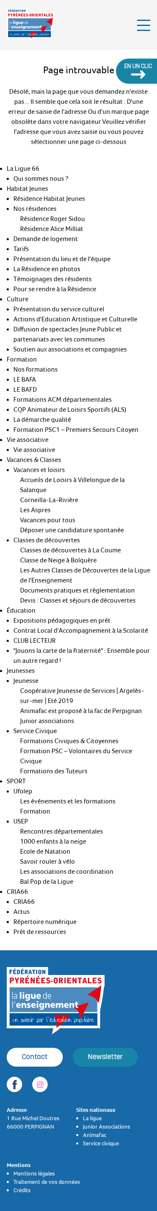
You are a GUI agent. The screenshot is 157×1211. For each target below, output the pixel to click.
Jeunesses (21, 671)
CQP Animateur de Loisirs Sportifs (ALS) (69, 409)
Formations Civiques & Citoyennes (69, 741)
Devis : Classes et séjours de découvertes (78, 600)
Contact (35, 1057)
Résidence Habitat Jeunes (49, 199)
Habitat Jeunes (27, 188)
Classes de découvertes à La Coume (70, 550)
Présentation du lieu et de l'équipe (62, 259)
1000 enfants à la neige (53, 841)
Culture (17, 299)
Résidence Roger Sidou (52, 219)
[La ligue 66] (30, 24)
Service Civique (35, 731)
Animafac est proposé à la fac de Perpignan (81, 711)
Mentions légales (34, 1173)
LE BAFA (24, 379)
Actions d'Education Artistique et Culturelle (75, 319)
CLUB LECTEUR (34, 640)
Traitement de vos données (46, 1181)
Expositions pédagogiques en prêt (62, 620)
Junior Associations (106, 1126)
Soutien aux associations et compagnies (70, 349)
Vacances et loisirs (39, 470)
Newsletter (105, 1057)
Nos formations (35, 369)
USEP (20, 821)
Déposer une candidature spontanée (72, 530)
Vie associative (28, 440)
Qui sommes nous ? (40, 178)
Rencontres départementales (61, 831)
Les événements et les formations (68, 801)
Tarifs (21, 249)
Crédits (22, 1190)
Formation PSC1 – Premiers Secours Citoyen (76, 430)
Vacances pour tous (47, 520)
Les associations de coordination (66, 871)
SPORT (16, 781)
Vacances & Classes (34, 460)
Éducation (21, 610)
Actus (21, 912)
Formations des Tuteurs (54, 771)
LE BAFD (25, 389)
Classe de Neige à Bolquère (58, 560)
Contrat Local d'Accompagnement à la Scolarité (80, 630)
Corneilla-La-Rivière (49, 500)
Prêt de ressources (39, 932)
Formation (22, 359)
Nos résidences (35, 209)
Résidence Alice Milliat (51, 229)
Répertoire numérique (45, 922)
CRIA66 (17, 891)
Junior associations (47, 721)
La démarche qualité (42, 419)
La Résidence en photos (46, 269)
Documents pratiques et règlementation (77, 590)
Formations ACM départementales (62, 399)
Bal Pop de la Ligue (46, 881)
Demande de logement (45, 239)
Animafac (94, 1135)
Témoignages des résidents (52, 279)
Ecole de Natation (45, 851)
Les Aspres (35, 510)
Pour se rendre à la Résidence (54, 289)
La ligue (92, 1118)
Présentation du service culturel (58, 309)
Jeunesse (26, 681)
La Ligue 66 (23, 168)
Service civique (101, 1143)
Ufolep (22, 791)
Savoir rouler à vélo (47, 861)
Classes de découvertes (46, 540)
